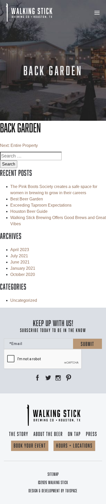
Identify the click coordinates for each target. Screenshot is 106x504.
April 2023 (19, 249)
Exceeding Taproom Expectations (41, 205)
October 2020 (22, 274)
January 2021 (22, 268)
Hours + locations (74, 445)
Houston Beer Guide (29, 211)
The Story (18, 434)
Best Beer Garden (26, 199)
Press (91, 434)
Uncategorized (23, 300)
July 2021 (19, 256)
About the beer (48, 434)
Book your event (30, 445)
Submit (87, 344)
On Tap (74, 434)
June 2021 (20, 262)
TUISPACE (71, 490)
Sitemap (53, 474)
